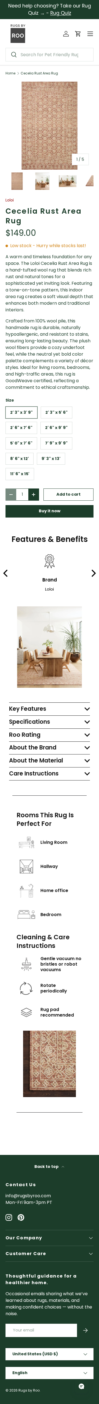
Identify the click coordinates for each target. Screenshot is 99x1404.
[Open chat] (81, 1386)
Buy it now (50, 511)
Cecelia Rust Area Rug (39, 73)
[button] (78, 34)
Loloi (10, 200)
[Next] (93, 573)
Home (10, 73)
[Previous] (6, 573)
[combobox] (49, 54)
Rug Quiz (60, 13)
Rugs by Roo (29, 1390)
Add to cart (68, 494)
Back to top (46, 1166)
